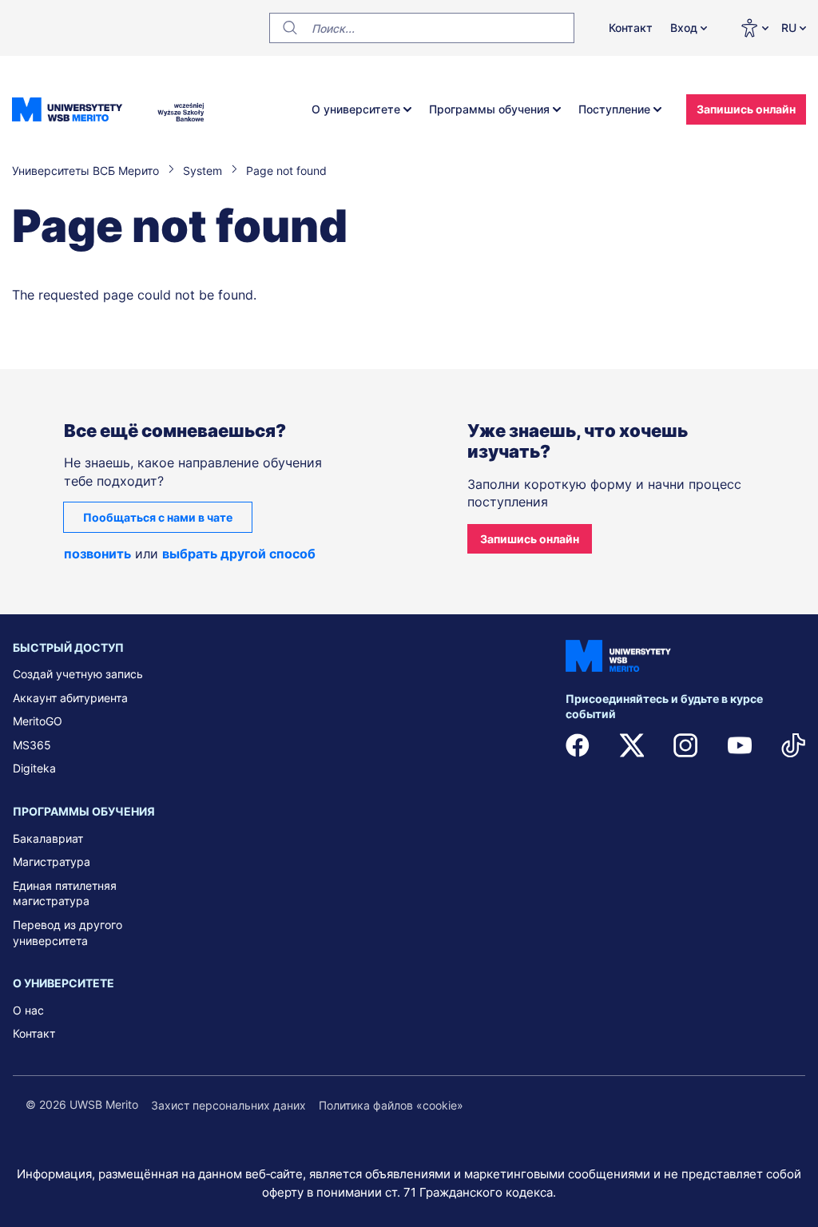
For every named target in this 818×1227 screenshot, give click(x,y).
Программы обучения (489, 109)
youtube (740, 745)
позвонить (97, 554)
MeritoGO (37, 721)
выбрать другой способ (239, 554)
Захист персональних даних (228, 1105)
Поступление (614, 109)
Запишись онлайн (746, 109)
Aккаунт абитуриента (70, 698)
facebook (578, 745)
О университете (356, 109)
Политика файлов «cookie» (391, 1105)
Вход (683, 27)
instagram (685, 745)
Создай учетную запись (78, 674)
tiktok (793, 745)
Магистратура (51, 861)
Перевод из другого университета (67, 932)
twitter (632, 745)
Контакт (631, 27)
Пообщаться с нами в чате (157, 517)
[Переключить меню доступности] (754, 28)
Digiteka (34, 768)
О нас (28, 1010)
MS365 (32, 745)
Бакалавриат (48, 838)
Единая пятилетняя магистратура (65, 893)
